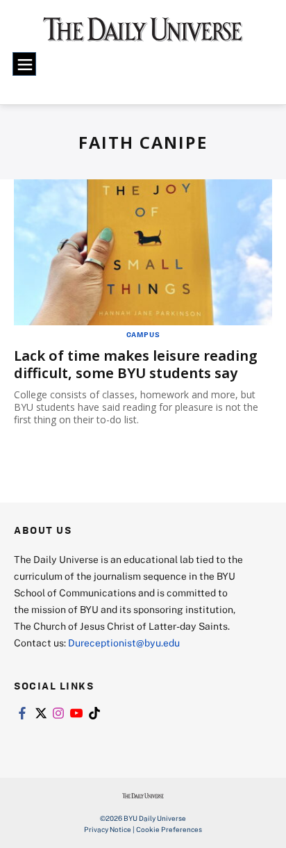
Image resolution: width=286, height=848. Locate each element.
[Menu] (24, 64)
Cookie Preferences (169, 829)
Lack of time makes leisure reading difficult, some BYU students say (136, 364)
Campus (143, 334)
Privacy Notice (107, 829)
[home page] (143, 34)
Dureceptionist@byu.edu (124, 643)
